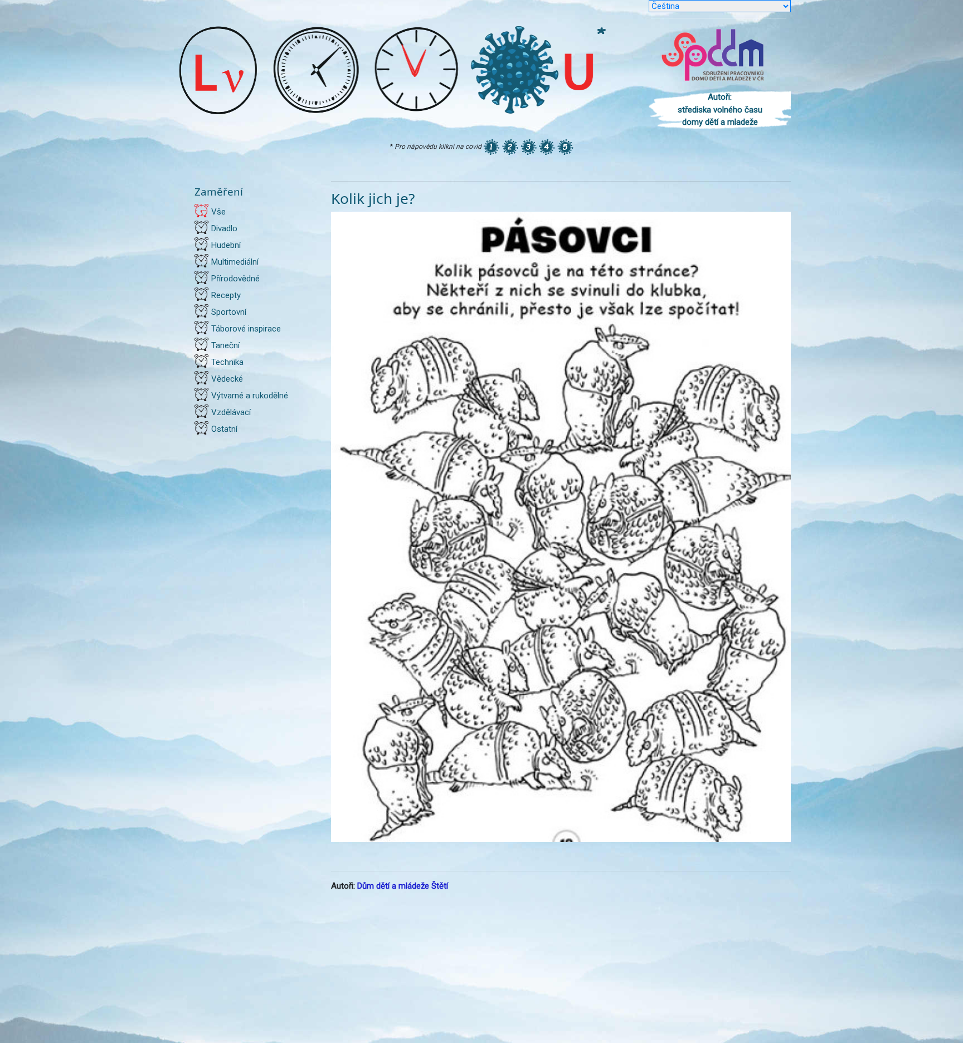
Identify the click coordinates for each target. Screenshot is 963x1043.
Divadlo (224, 228)
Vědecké (227, 379)
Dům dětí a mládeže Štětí (402, 886)
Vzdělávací (231, 412)
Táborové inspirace (246, 329)
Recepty (226, 295)
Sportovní (228, 312)
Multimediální (235, 262)
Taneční (225, 345)
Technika (227, 362)
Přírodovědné (235, 279)
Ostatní (224, 429)
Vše (218, 212)
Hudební (226, 245)
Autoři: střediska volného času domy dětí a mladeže (720, 109)
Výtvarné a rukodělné (249, 396)
